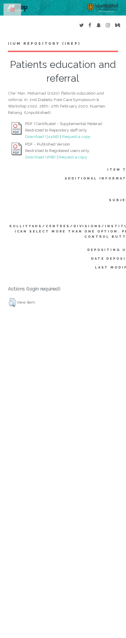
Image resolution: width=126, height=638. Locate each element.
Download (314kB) (42, 136)
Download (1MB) (40, 157)
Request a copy (76, 136)
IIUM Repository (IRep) (44, 44)
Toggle (12, 11)
